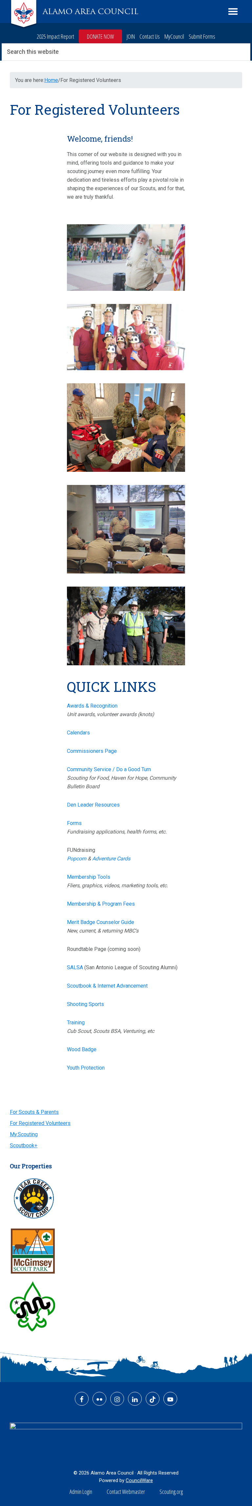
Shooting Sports (85, 1004)
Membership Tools (88, 877)
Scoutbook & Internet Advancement (107, 986)
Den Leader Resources (93, 805)
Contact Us (149, 36)
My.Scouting (24, 1134)
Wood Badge (81, 1049)
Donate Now (100, 36)
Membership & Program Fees (101, 904)
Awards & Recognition (92, 706)
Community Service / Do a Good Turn (109, 769)
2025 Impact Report (55, 36)
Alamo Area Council (90, 11)
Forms (74, 823)
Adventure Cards (111, 858)
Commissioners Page (92, 751)
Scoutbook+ (23, 1145)
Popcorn (76, 858)
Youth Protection (86, 1068)
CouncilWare (139, 1480)
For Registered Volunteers (40, 1123)
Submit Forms (202, 36)
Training (76, 1022)
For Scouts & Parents (34, 1112)
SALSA (75, 967)
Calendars (78, 733)
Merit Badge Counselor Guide (100, 922)
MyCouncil (174, 36)
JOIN (131, 36)
